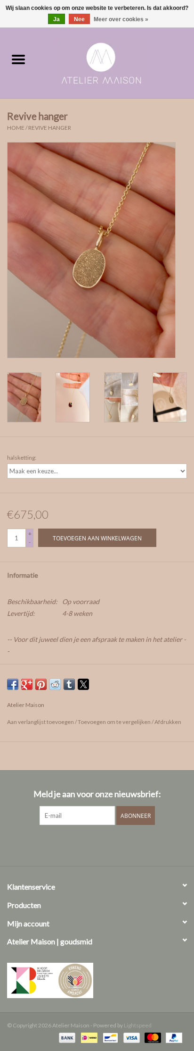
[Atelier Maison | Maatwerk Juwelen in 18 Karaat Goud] (115, 60)
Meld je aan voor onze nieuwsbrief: (97, 794)
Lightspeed (138, 1025)
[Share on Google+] (26, 684)
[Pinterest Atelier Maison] (97, 844)
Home (15, 127)
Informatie (22, 575)
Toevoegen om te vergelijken (115, 721)
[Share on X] (83, 684)
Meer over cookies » (121, 19)
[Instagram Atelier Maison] (113, 844)
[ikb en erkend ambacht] (97, 980)
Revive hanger (49, 127)
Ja (56, 19)
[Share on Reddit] (55, 684)
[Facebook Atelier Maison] (80, 844)
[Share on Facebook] (12, 684)
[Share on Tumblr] (69, 684)
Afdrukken (167, 721)
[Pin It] (41, 684)
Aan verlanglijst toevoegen (41, 721)
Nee (79, 19)
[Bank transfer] (66, 1037)
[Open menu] (18, 59)
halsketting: (21, 457)
